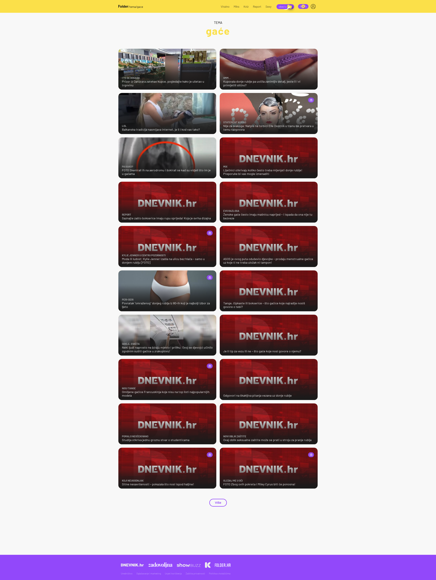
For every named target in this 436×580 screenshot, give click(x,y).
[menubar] (314, 6)
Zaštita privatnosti (195, 573)
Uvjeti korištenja (173, 573)
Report (257, 6)
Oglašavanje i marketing (148, 573)
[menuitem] (314, 6)
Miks (236, 6)
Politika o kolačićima (219, 573)
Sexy (268, 6)
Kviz (246, 6)
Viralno (225, 6)
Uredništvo (127, 573)
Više (218, 502)
